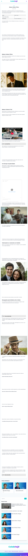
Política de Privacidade (15, 551)
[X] (22, 555)
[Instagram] (23, 555)
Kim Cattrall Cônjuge (15, 534)
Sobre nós (6, 551)
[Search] (25, 498)
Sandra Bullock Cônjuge (16, 520)
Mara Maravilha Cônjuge (16, 513)
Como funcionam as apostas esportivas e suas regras (11, 510)
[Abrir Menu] (26, 1)
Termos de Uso (21, 551)
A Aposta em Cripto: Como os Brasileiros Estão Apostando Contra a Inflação (18, 505)
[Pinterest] (25, 555)
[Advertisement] (14, 29)
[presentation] (7, 485)
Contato (9, 551)
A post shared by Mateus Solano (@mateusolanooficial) (12, 201)
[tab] (3, 487)
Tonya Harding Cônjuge (15, 527)
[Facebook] (20, 555)
